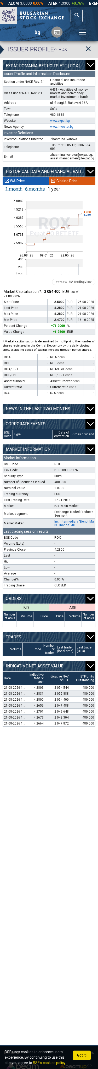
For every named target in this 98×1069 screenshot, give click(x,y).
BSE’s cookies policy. (49, 1063)
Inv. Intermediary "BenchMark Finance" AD (74, 523)
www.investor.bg (61, 126)
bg (37, 32)
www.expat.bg (60, 121)
